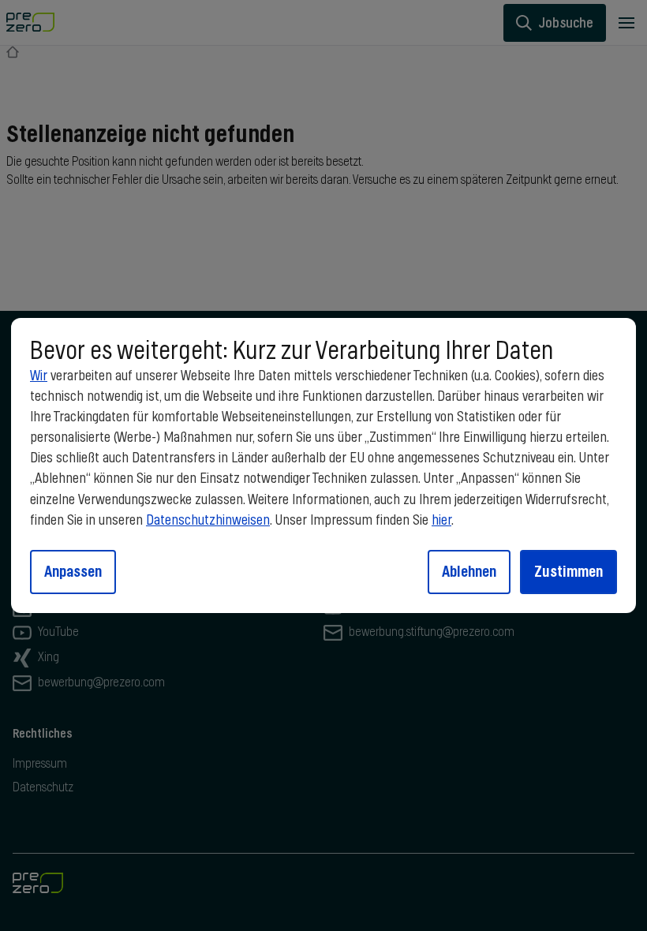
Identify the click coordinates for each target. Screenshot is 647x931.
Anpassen (73, 571)
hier (441, 521)
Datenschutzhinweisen (208, 521)
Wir (38, 376)
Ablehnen (469, 571)
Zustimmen (568, 571)
